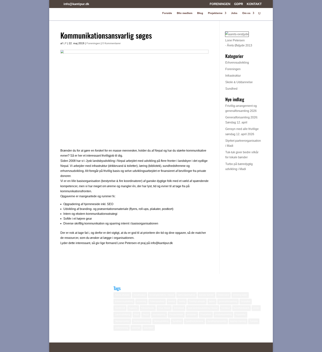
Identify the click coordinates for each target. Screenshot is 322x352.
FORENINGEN (220, 4)
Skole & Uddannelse (239, 82)
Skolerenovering (141, 321)
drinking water (240, 295)
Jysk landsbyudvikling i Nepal (203, 308)
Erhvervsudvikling (237, 62)
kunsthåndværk (241, 308)
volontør (136, 327)
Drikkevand (223, 295)
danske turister (206, 295)
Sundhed (231, 88)
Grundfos (245, 301)
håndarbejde (147, 308)
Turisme (254, 321)
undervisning (121, 327)
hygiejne (133, 308)
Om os (246, 13)
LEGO (256, 308)
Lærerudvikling (122, 314)
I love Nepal (164, 308)
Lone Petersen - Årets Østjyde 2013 (238, 43)
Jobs (234, 13)
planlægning (159, 314)
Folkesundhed (157, 301)
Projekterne (215, 13)
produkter (192, 314)
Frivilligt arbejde (197, 301)
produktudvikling (223, 314)
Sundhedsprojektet (216, 321)
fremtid (171, 301)
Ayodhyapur (139, 295)
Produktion (205, 314)
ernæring (141, 301)
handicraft (120, 308)
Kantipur (225, 308)
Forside (167, 13)
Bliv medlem (184, 13)
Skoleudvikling (161, 321)
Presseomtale (176, 314)
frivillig (182, 301)
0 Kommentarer (111, 43)
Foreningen (93, 43)
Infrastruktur (233, 75)
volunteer (148, 327)
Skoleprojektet (122, 321)
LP (65, 43)
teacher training (238, 321)
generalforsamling (228, 301)
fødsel (212, 301)
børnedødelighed (186, 295)
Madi (136, 314)
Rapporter (241, 314)
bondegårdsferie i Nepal (161, 295)
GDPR (238, 4)
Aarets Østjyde (122, 295)
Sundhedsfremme (194, 321)
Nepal (146, 314)
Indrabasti (179, 308)
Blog (200, 13)
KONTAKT (254, 4)
